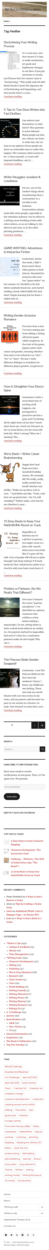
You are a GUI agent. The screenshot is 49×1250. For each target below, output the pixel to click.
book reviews (29, 1083)
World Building (17, 986)
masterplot (10, 1131)
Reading (9, 1142)
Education (20, 1110)
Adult (12, 1023)
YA (10, 1030)
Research (13, 976)
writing (29, 1170)
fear (31, 1110)
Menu (6, 21)
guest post (10, 1115)
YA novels (10, 1180)
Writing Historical (18, 994)
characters (38, 1099)
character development (17, 1099)
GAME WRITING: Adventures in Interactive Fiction (23, 250)
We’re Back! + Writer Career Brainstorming (21, 456)
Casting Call (20, 1088)
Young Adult (24, 1180)
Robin (8, 1148)
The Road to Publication (18, 1041)
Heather (23, 1115)
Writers (19, 1170)
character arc (36, 1088)
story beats (10, 1164)
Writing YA (14, 1008)
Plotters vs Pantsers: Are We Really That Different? (22, 590)
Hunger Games (13, 1121)
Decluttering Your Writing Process (20, 44)
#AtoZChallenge (13, 1066)
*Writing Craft (13, 958)
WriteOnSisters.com (23, 9)
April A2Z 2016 (12, 1083)
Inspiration (12, 1037)
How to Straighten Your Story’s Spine (24, 388)
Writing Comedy (17, 990)
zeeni (9, 911)
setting (27, 1159)
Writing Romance (18, 1005)
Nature (38, 1131)
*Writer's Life (13, 943)
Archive (10, 1015)
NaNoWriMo (25, 1131)
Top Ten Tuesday (15, 1044)
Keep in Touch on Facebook (19, 812)
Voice (12, 983)
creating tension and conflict (20, 1104)
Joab (8, 918)
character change (14, 1093)
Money (12, 950)
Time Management (19, 954)
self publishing (12, 1159)
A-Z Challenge (13, 1012)
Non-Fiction (15, 1026)
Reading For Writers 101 (29, 1142)
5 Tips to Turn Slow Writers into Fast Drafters (24, 112)
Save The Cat (21, 1148)
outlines (9, 1137)
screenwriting (12, 1153)
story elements (27, 1164)
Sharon (37, 1159)
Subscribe (12, 796)
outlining (21, 1137)
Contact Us (10, 1226)
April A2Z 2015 (30, 1077)
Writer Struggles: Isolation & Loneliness (22, 179)
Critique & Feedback (19, 947)
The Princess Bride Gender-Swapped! (21, 661)
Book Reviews (13, 1019)
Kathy (36, 1126)
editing (8, 1110)
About (7, 1200)
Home (7, 1194)
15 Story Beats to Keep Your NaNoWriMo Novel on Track (22, 523)
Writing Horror (17, 997)
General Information (17, 1034)
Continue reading (13, 96)
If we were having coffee (17, 1126)
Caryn (8, 1088)
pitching (33, 1137)
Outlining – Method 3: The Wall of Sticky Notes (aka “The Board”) (27, 863)
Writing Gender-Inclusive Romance (20, 317)
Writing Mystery (17, 1001)
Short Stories (16, 979)
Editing (13, 965)
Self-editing (28, 1153)
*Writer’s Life (10, 1213)
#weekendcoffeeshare (16, 1072)
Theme (8, 1170)
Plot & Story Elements (20, 972)
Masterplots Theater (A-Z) (17, 1219)
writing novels (12, 1175)
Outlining (14, 968)
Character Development (21, 961)
